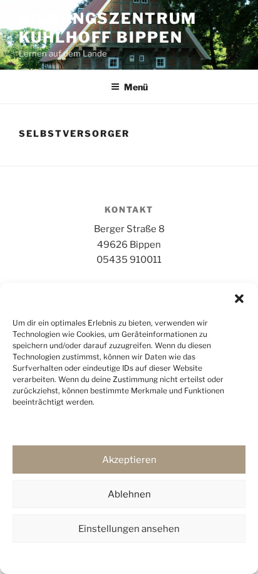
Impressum (212, 556)
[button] (239, 298)
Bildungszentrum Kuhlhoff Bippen (108, 27)
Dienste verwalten (126, 425)
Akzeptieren (129, 459)
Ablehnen (129, 494)
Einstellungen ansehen (129, 528)
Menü (136, 87)
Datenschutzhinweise (64, 556)
